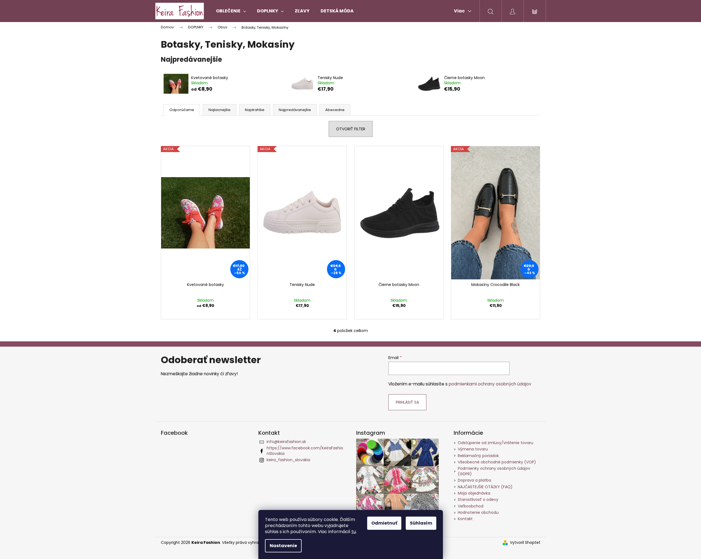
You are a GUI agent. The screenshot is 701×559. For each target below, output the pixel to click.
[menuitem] (230, 11)
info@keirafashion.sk (286, 441)
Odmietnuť (384, 523)
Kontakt (465, 519)
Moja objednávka (474, 493)
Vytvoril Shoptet (525, 542)
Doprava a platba (474, 480)
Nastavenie (283, 545)
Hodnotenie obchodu (478, 512)
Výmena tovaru (473, 449)
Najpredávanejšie (295, 109)
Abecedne (335, 109)
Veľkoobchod (470, 506)
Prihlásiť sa (407, 402)
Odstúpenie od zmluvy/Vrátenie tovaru (495, 442)
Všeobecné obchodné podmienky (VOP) (497, 462)
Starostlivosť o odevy (478, 499)
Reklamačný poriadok (478, 455)
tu (353, 531)
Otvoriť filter (350, 129)
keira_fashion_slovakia (288, 460)
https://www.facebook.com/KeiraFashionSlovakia (305, 450)
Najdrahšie (254, 109)
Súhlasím (421, 523)
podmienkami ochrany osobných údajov (490, 384)
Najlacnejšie (220, 109)
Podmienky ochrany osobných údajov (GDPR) (494, 471)
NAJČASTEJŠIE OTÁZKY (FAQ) (485, 487)
